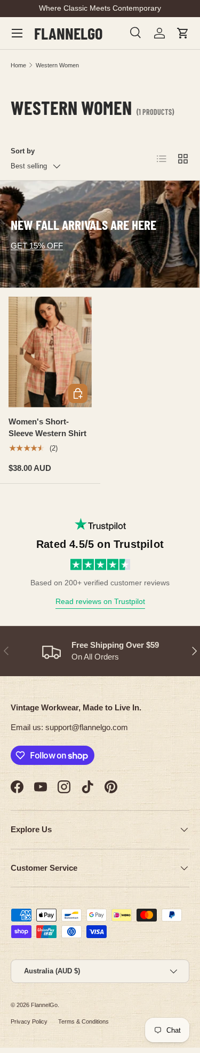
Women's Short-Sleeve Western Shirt (47, 427)
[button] (183, 33)
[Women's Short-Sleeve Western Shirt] (50, 352)
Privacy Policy (29, 1021)
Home (18, 65)
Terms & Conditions (83, 1021)
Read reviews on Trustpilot (100, 601)
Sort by (23, 151)
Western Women (57, 65)
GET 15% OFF (37, 245)
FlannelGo (44, 1005)
